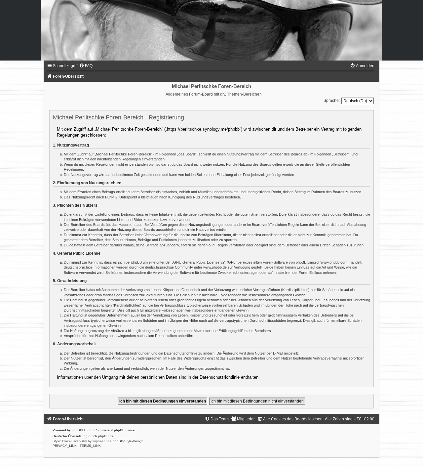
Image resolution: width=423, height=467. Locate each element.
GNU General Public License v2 (198, 262)
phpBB (77, 430)
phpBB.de (106, 436)
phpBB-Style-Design (128, 441)
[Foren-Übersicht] (211, 30)
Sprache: (332, 100)
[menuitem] (86, 66)
